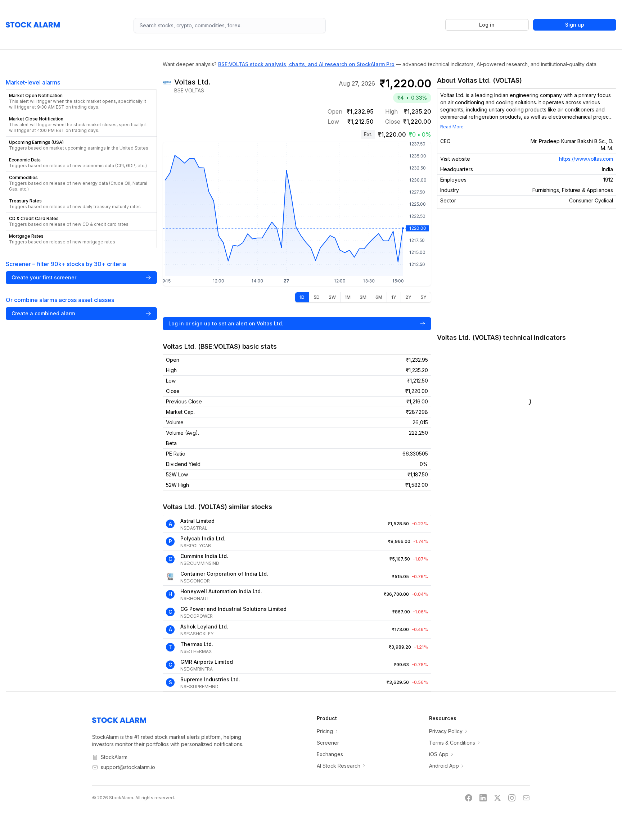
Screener (328, 743)
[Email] (526, 797)
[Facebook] (468, 797)
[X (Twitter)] (497, 797)
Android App (444, 766)
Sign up (574, 25)
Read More (452, 126)
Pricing (325, 731)
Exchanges (330, 754)
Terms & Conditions (452, 743)
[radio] (302, 297)
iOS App (439, 754)
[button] (81, 101)
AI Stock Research (338, 766)
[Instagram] (511, 797)
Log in (487, 25)
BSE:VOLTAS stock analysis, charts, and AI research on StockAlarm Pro (306, 64)
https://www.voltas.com (586, 159)
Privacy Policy (446, 731)
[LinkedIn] (483, 797)
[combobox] (229, 25)
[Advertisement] (526, 270)
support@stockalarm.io (128, 767)
